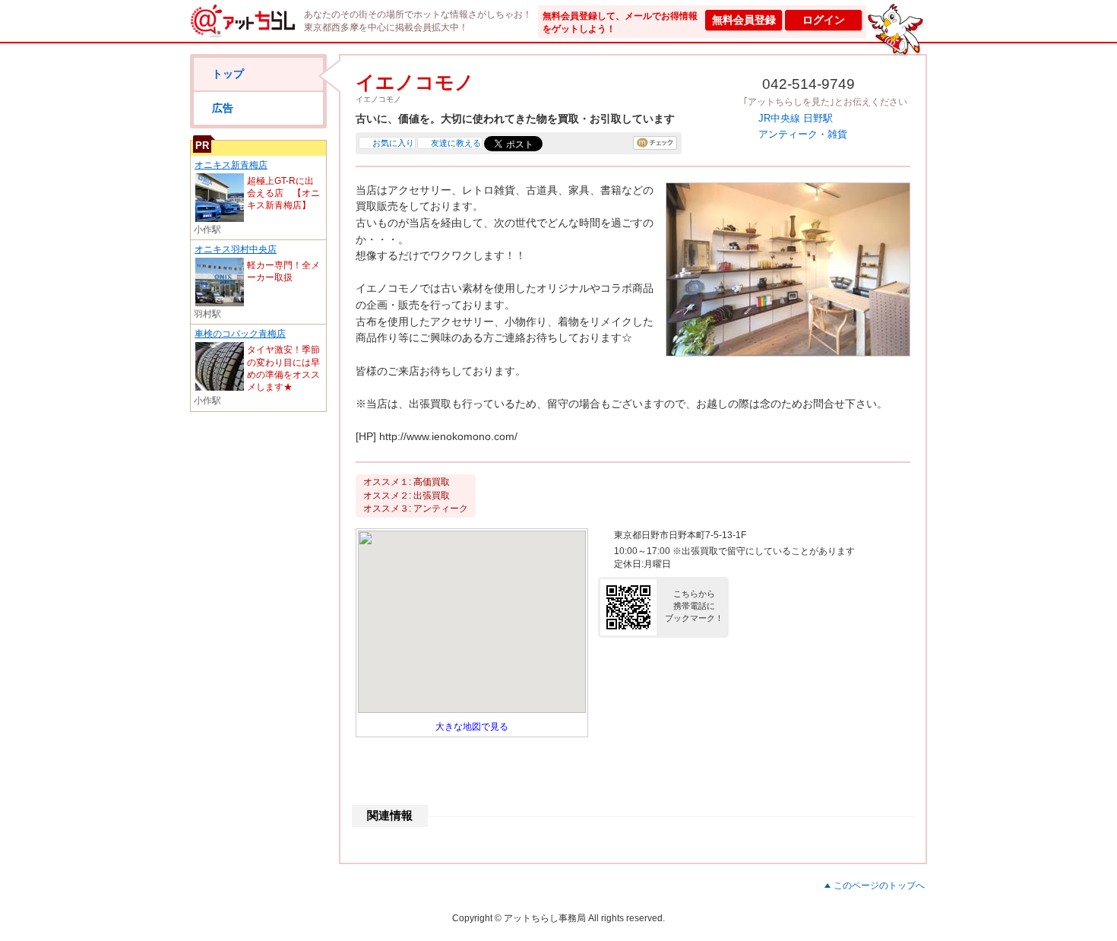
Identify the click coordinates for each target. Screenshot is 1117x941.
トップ (228, 74)
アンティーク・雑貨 (802, 134)
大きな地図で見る (471, 726)
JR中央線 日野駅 (795, 118)
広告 (222, 108)
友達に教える (456, 142)
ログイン (823, 20)
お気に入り (393, 142)
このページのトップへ (879, 885)
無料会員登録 (744, 20)
